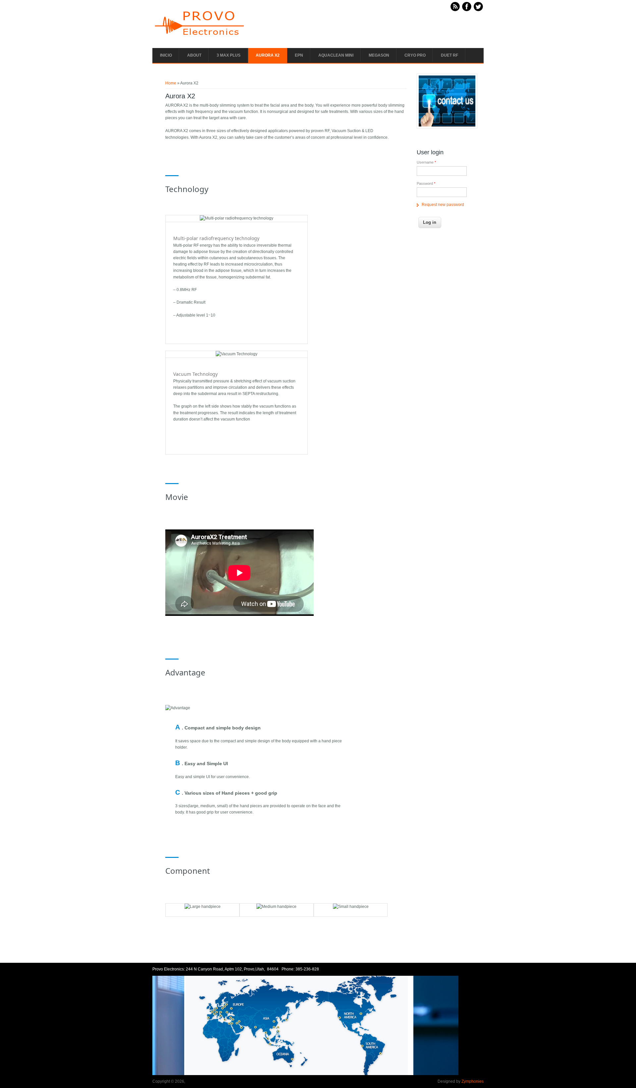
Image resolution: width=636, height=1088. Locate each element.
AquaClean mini (335, 55)
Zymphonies (472, 1081)
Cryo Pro (415, 55)
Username (426, 162)
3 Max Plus (228, 55)
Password (426, 183)
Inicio (166, 55)
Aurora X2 (268, 55)
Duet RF (449, 55)
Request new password (443, 204)
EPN (299, 55)
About (194, 55)
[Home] (200, 36)
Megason (379, 55)
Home (170, 83)
